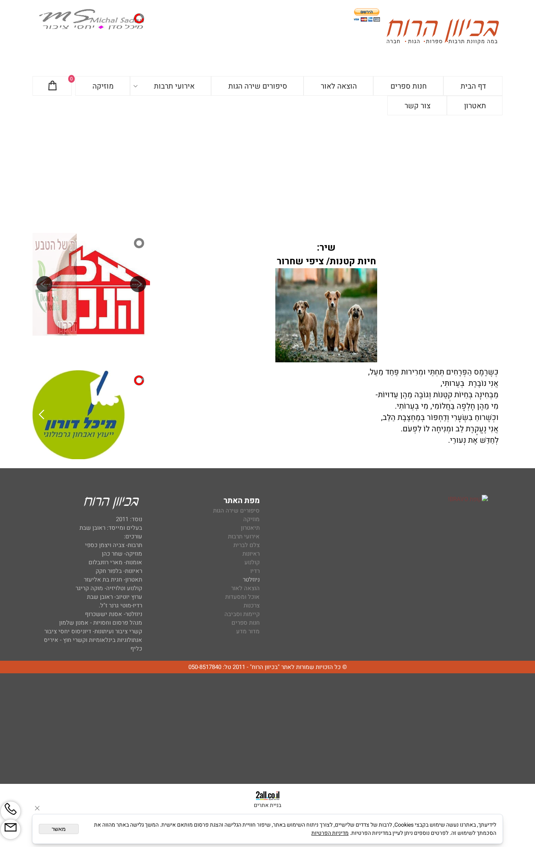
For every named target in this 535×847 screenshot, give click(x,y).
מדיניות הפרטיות (330, 833)
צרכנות (252, 605)
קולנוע (251, 562)
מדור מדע (248, 631)
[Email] (10, 829)
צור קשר (417, 105)
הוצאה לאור (339, 86)
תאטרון (475, 105)
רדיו (255, 571)
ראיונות (251, 553)
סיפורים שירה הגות (257, 86)
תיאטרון (250, 527)
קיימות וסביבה (242, 614)
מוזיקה (103, 86)
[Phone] (10, 811)
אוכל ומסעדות (242, 597)
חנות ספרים (408, 86)
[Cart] (52, 86)
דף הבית (473, 86)
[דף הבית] (442, 33)
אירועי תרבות (174, 86)
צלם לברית (246, 545)
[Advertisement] (267, 174)
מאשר (59, 829)
